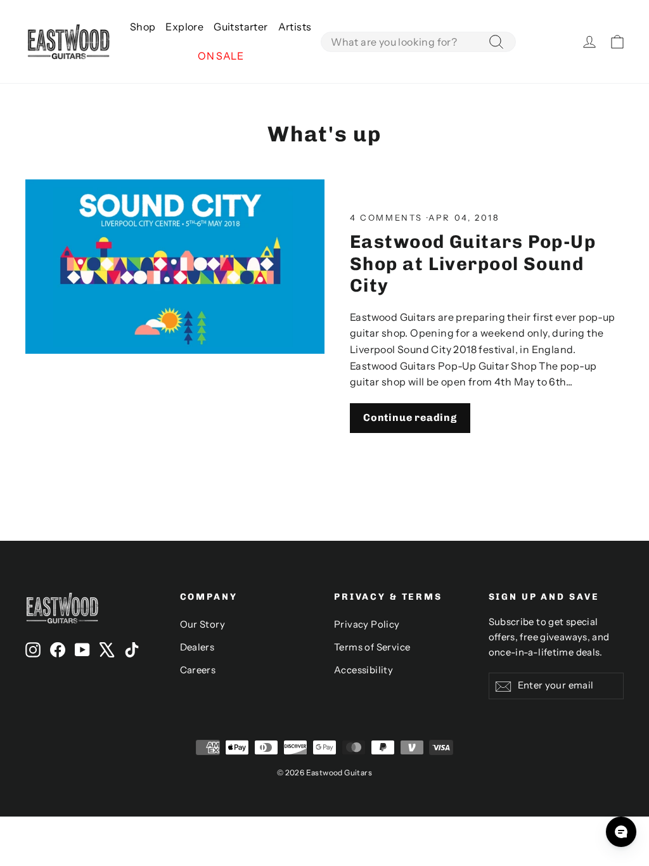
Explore (184, 26)
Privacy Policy (367, 624)
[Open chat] (621, 832)
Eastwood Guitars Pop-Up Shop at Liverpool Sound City (473, 263)
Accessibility (363, 670)
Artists (295, 26)
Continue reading (410, 417)
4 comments (388, 217)
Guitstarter (240, 26)
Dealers (197, 647)
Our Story (203, 624)
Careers (198, 670)
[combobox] (418, 42)
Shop (143, 26)
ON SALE (220, 55)
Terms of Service (372, 647)
